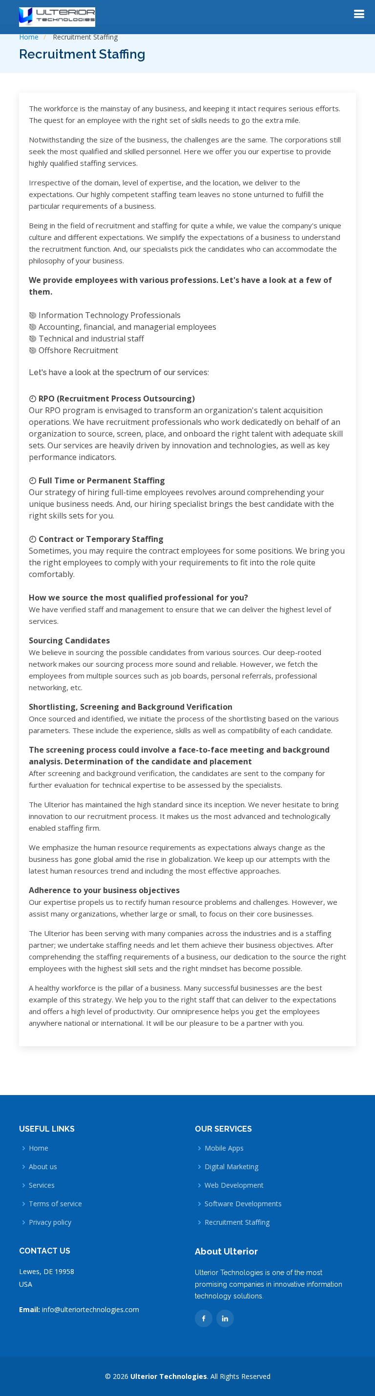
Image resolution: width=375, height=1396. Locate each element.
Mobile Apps (224, 1148)
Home (29, 36)
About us (43, 1166)
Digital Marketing (231, 1166)
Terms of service (55, 1203)
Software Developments (243, 1203)
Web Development (234, 1185)
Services (42, 1185)
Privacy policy (50, 1222)
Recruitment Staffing (237, 1222)
